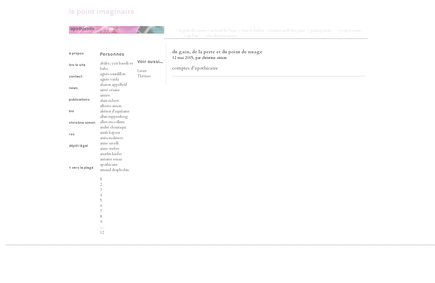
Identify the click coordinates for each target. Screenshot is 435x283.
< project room (349, 30)
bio (71, 111)
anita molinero (111, 138)
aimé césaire (110, 90)
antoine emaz (111, 159)
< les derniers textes (221, 35)
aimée (105, 95)
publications (79, 99)
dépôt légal (78, 146)
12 (102, 232)
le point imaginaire (101, 11)
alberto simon (111, 106)
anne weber (109, 148)
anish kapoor (110, 132)
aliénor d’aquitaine (115, 111)
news (73, 88)
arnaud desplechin (114, 170)
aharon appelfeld (113, 84)
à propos (76, 53)
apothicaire (109, 164)
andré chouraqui (113, 127)
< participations (319, 30)
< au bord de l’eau (221, 30)
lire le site (77, 65)
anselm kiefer (111, 154)
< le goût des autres (191, 30)
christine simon (82, 122)
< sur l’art (191, 35)
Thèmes (144, 76)
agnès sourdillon (112, 74)
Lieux (141, 70)
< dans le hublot (251, 30)
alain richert (109, 100)
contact (75, 76)
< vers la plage (81, 167)
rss (72, 134)
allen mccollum (112, 122)
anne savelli (109, 143)
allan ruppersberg (114, 116)
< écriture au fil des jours (285, 30)
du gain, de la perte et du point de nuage (217, 52)
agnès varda (109, 79)
